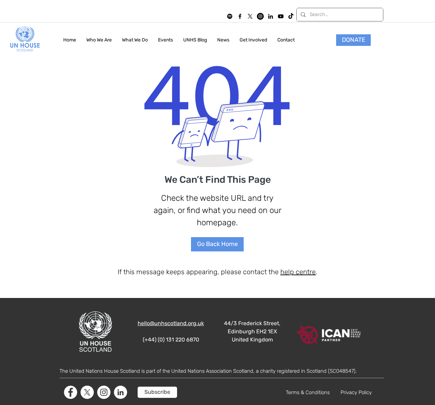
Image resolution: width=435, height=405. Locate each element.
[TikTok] (291, 16)
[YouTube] (280, 16)
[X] (250, 16)
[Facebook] (70, 392)
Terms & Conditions (308, 392)
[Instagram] (260, 16)
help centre (298, 272)
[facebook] (240, 16)
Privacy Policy (356, 392)
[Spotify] (229, 16)
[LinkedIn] (270, 16)
